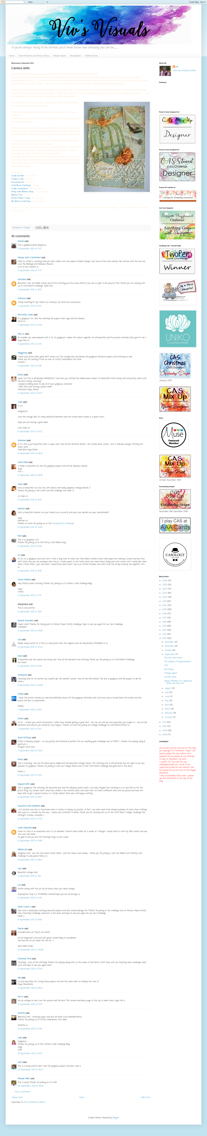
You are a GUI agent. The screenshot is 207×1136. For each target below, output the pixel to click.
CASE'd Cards (91, 55)
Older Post (145, 1097)
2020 (164, 605)
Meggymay (22, 352)
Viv (19, 555)
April (167, 704)
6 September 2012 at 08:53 (30, 475)
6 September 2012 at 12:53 (30, 546)
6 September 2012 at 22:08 (30, 685)
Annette (21, 1013)
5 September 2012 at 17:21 (29, 248)
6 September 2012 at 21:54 (30, 666)
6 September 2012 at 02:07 (30, 393)
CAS (166, 665)
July (167, 692)
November (169, 646)
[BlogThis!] (39, 227)
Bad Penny (168, 669)
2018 (164, 613)
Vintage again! (170, 673)
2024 (164, 589)
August (168, 688)
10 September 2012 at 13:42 (30, 968)
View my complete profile (184, 70)
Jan (19, 639)
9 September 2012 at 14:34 (30, 897)
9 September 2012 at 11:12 (29, 876)
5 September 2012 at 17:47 (29, 270)
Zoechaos (22, 279)
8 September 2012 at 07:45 (30, 818)
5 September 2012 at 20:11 (29, 306)
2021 (164, 601)
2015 (164, 626)
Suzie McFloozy (24, 737)
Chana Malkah (24, 579)
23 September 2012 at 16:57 (30, 1069)
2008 (165, 734)
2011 (164, 722)
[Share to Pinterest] (47, 227)
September (170, 654)
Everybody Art (18, 182)
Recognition (75, 55)
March (168, 708)
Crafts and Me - (18, 175)
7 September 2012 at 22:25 (30, 750)
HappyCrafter (24, 784)
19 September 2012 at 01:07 (30, 1053)
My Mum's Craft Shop (21, 201)
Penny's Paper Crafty (20, 198)
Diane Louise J (24, 906)
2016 (164, 621)
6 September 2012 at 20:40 (30, 647)
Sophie (21, 928)
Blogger (116, 1117)
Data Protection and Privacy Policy (34, 55)
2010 (164, 726)
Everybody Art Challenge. (63, 523)
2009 (165, 730)
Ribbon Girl (22, 849)
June (167, 696)
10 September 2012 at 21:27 (30, 1004)
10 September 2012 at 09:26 (30, 949)
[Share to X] (42, 227)
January (169, 717)
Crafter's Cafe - (18, 179)
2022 (164, 597)
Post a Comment (22, 1091)
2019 (164, 609)
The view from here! (173, 657)
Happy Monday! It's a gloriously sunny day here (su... (178, 682)
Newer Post (17, 1097)
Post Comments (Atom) (34, 1102)
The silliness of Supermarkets (177, 661)
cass (20, 868)
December (169, 642)
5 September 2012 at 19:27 (30, 289)
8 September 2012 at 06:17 (30, 797)
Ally (19, 977)
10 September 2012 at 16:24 (30, 988)
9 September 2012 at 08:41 (30, 859)
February (169, 713)
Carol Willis (23, 462)
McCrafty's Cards (25, 314)
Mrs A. (20, 996)
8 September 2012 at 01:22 (30, 775)
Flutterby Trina (24, 958)
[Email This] (36, 227)
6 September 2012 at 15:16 (29, 570)
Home (11, 55)
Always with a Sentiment (29, 257)
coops (20, 484)
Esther (21, 718)
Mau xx (21, 333)
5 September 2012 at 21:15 (29, 344)
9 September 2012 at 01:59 (30, 840)
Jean (20, 1062)
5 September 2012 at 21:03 (30, 325)
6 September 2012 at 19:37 (30, 611)
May (167, 700)
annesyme (22, 675)
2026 (165, 580)
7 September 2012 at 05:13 (30, 709)
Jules (20, 402)
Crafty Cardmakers (19, 188)
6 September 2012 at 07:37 (30, 431)
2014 (164, 630)
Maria (20, 759)
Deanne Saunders (25, 620)
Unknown (22, 298)
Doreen (21, 241)
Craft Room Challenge (21, 185)
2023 (164, 593)
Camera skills (170, 677)
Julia (20, 1037)
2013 (164, 634)
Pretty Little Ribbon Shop (22, 191)
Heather (21, 508)
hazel (20, 656)
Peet (20, 536)
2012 (164, 638)
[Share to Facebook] (44, 227)
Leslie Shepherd (25, 827)
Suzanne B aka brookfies (29, 806)
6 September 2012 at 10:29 (30, 527)
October (168, 650)
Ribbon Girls (17, 194)
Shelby (21, 694)
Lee (19, 885)
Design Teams (59, 55)
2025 (164, 584)
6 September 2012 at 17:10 (29, 595)
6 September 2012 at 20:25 (30, 630)
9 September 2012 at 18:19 (30, 919)
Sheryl (20, 374)
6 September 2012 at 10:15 (29, 499)
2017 (164, 617)
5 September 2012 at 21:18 (29, 365)
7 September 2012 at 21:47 (29, 728)
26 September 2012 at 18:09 (30, 1086)
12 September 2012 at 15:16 (30, 1028)
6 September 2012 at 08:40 (30, 453)
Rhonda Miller (24, 1078)
